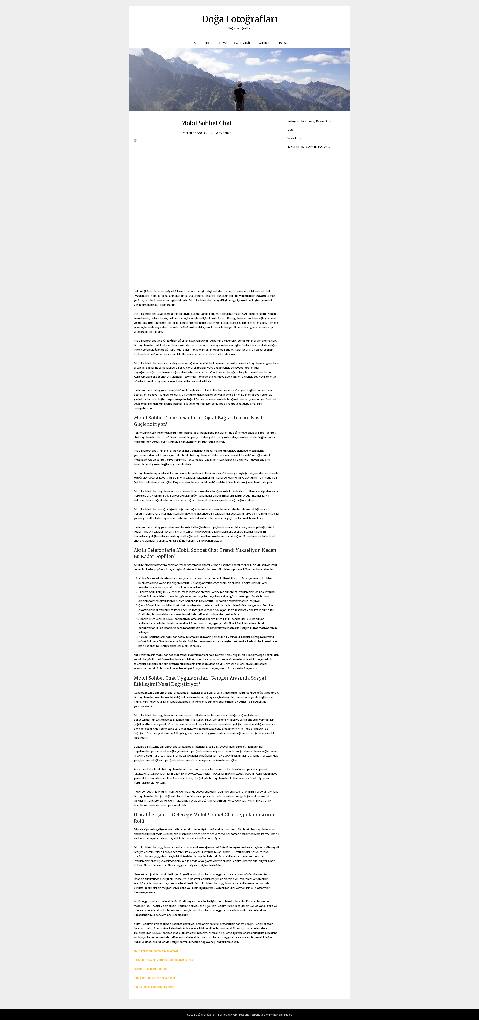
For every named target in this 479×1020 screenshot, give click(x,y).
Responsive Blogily (261, 1014)
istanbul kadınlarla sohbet (150, 968)
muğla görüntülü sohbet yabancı (154, 977)
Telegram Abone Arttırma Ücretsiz (308, 146)
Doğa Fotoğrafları (240, 19)
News (223, 43)
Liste (290, 129)
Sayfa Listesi (295, 138)
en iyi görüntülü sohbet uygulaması (156, 950)
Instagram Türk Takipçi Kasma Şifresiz (311, 121)
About (264, 43)
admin (227, 133)
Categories (243, 43)
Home (193, 43)
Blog (209, 43)
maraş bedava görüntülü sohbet (154, 986)
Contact (283, 43)
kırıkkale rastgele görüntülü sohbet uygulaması (164, 959)
